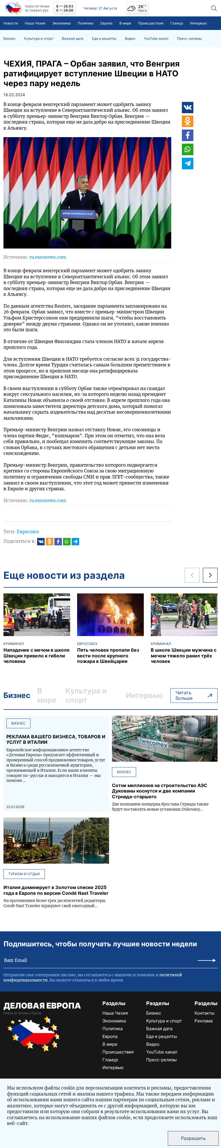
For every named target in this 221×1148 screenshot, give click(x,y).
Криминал (13, 644)
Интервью (198, 23)
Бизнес (9, 39)
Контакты (204, 1013)
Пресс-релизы (189, 39)
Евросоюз (28, 531)
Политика (86, 23)
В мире (125, 23)
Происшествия (150, 23)
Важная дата (72, 39)
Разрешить (193, 1138)
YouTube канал (156, 39)
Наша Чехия (35, 23)
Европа (106, 23)
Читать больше (184, 695)
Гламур (176, 23)
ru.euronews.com (47, 257)
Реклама (204, 1021)
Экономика (61, 23)
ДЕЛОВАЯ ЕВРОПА (42, 1006)
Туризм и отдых (24, 874)
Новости (10, 23)
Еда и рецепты (104, 39)
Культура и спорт (38, 39)
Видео (130, 39)
